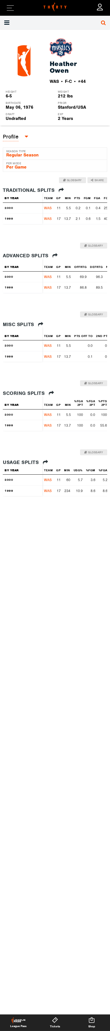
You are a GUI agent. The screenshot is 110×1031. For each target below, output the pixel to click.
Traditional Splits (29, 190)
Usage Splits (21, 462)
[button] (7, 23)
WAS (48, 208)
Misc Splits (19, 324)
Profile (11, 136)
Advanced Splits (26, 255)
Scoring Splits (24, 393)
